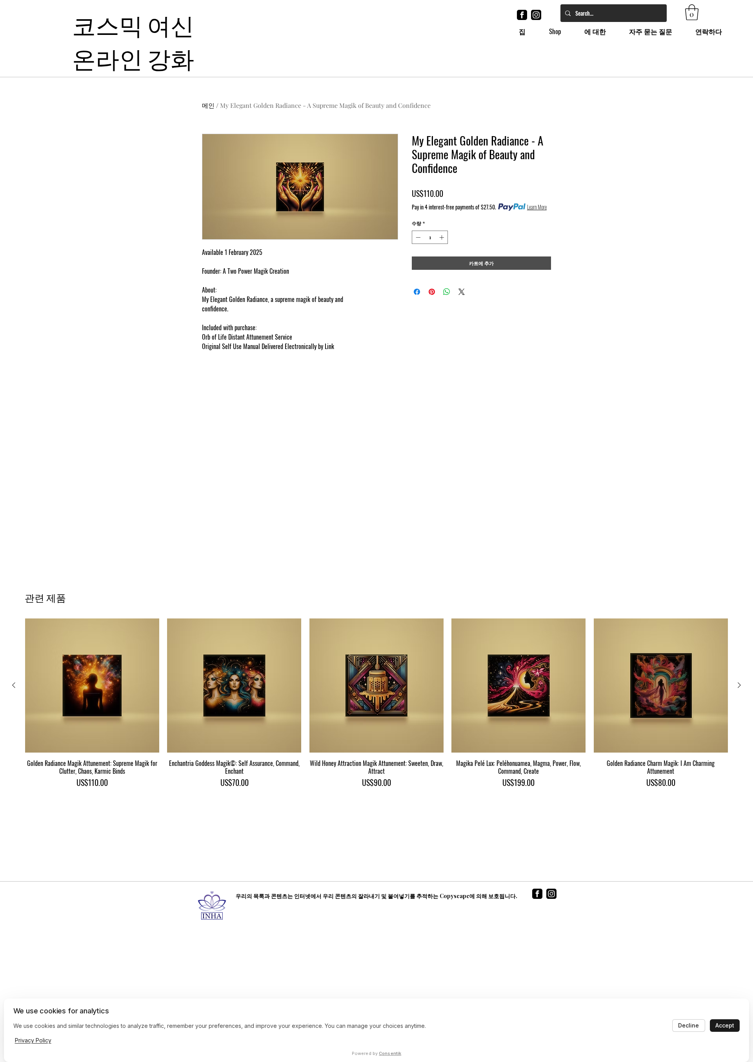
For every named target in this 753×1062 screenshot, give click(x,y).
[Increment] (442, 237)
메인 (208, 105)
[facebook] (522, 15)
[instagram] (536, 15)
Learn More (537, 207)
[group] (376, 703)
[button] (691, 12)
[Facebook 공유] (417, 291)
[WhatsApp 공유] (446, 291)
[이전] (13, 685)
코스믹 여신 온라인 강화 (133, 40)
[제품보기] (92, 685)
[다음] (739, 685)
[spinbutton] (430, 237)
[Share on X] (461, 291)
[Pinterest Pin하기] (432, 291)
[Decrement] (417, 237)
